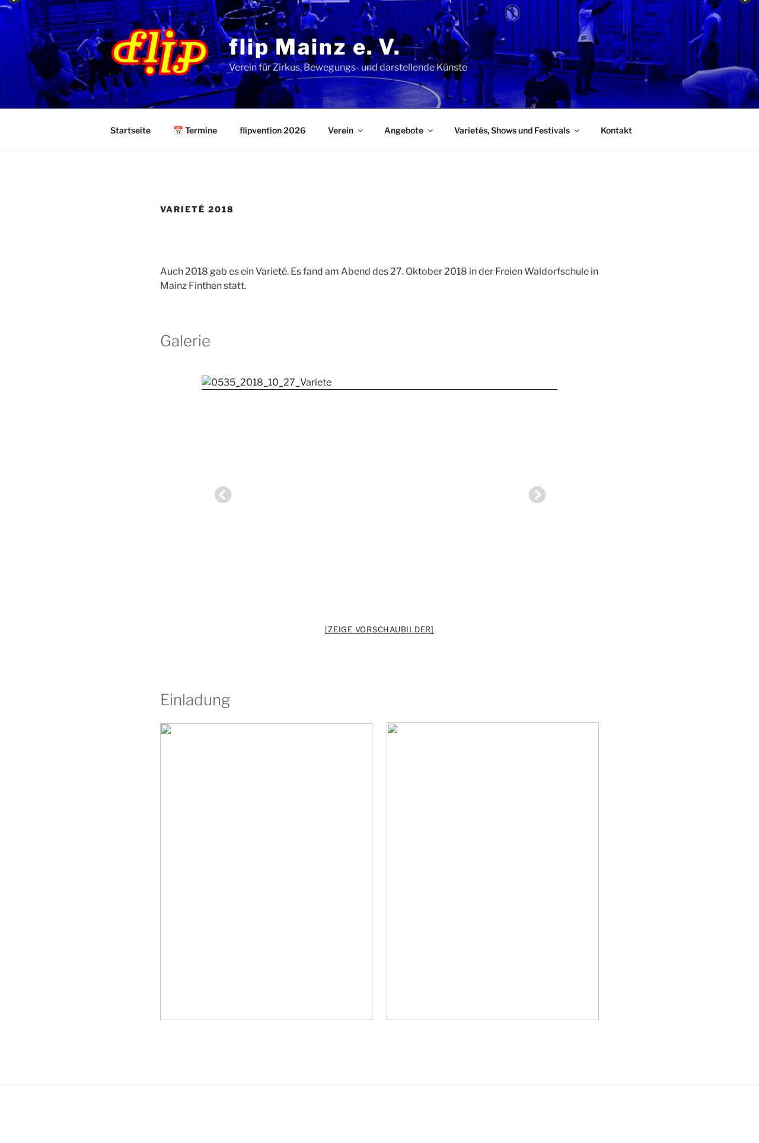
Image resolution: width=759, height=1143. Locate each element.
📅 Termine (195, 130)
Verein (340, 130)
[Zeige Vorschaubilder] (379, 629)
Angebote (403, 130)
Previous (219, 492)
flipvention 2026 (272, 130)
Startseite (130, 130)
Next (534, 492)
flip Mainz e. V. (315, 47)
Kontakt (616, 130)
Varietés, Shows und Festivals (512, 130)
